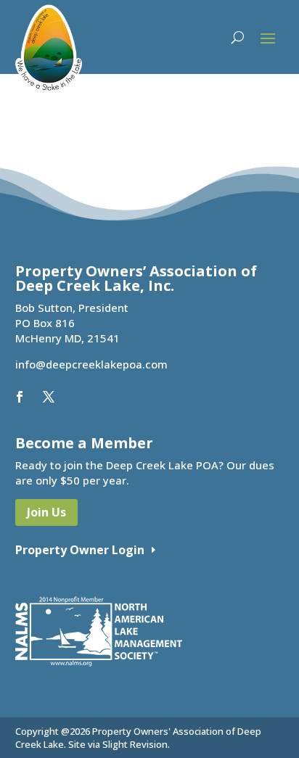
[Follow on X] (48, 396)
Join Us (46, 512)
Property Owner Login (79, 550)
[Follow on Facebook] (19, 396)
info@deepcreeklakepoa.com (91, 364)
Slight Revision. (136, 744)
